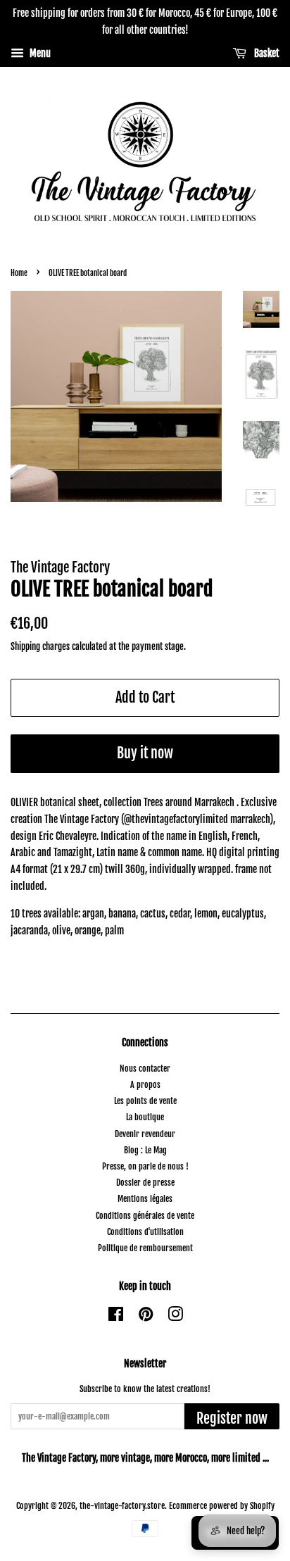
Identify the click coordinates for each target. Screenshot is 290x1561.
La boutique (145, 1117)
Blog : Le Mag (145, 1150)
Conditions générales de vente (145, 1215)
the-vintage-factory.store (122, 1505)
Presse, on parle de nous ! (145, 1166)
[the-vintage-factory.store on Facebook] (116, 1317)
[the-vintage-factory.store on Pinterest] (145, 1317)
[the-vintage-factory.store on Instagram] (175, 1317)
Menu (39, 53)
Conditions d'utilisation (145, 1232)
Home (19, 273)
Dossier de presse (145, 1182)
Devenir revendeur (145, 1134)
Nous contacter (145, 1068)
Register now (231, 1418)
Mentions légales (145, 1198)
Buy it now (145, 753)
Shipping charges (41, 646)
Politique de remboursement (145, 1248)
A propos (145, 1084)
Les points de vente (145, 1101)
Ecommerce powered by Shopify (222, 1505)
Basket (265, 53)
